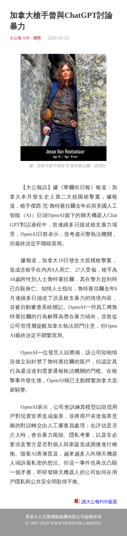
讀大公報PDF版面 (99, 501)
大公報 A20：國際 (25, 38)
